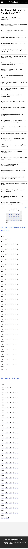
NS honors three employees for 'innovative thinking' (13, 127)
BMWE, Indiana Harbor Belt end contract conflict (12, 102)
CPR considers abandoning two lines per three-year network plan (13, 44)
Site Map (12, 543)
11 (15, 244)
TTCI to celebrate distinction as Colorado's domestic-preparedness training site (13, 121)
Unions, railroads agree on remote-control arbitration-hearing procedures (13, 63)
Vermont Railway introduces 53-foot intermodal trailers (11, 95)
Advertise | (23, 540)
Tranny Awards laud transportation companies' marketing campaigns (14, 139)
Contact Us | (6, 542)
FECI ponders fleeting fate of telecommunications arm (9, 165)
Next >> (25, 207)
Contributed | (6, 543)
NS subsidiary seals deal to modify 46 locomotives (12, 114)
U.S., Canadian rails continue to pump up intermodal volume (13, 31)
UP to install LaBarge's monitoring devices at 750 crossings (14, 50)
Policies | (24, 542)
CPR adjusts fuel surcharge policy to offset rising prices (13, 108)
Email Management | (8, 540)
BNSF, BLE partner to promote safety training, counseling (14, 82)
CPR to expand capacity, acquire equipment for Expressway (13, 145)
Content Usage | (13, 542)
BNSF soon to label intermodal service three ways (13, 38)
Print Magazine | (17, 540)
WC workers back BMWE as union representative (11, 18)
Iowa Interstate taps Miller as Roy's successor (14, 133)
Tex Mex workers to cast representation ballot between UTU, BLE (14, 158)
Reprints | (19, 542)
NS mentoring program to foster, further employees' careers (12, 70)
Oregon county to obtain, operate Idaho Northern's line (12, 197)
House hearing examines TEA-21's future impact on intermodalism (13, 171)
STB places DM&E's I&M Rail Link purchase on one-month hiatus (13, 57)
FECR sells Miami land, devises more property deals (12, 76)
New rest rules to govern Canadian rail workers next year (12, 152)
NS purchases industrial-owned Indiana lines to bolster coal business (14, 25)
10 (13, 244)
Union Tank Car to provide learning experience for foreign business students (12, 203)
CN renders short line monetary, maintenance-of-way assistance (14, 89)
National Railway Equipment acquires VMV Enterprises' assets (13, 190)
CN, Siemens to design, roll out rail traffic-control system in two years (13, 177)
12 (17, 244)
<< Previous (3, 207)
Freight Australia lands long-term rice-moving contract (14, 184)
